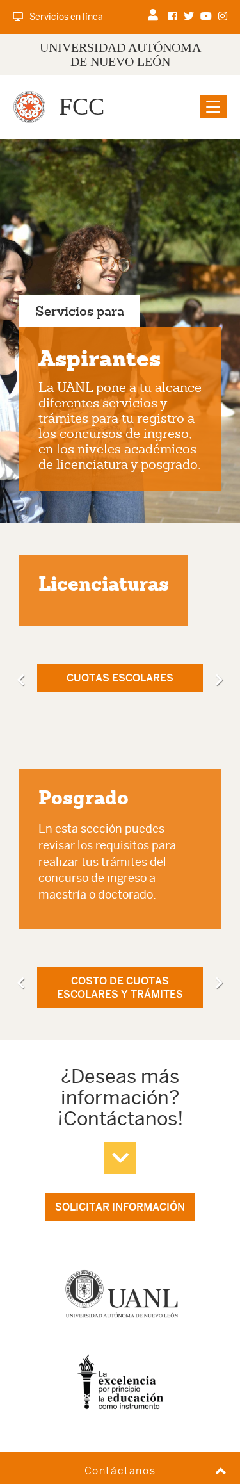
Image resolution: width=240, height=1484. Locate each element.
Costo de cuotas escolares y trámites (120, 987)
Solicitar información (120, 1207)
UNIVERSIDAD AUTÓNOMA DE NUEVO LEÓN (120, 54)
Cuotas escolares (120, 678)
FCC (81, 106)
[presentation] (21, 680)
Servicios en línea (66, 17)
